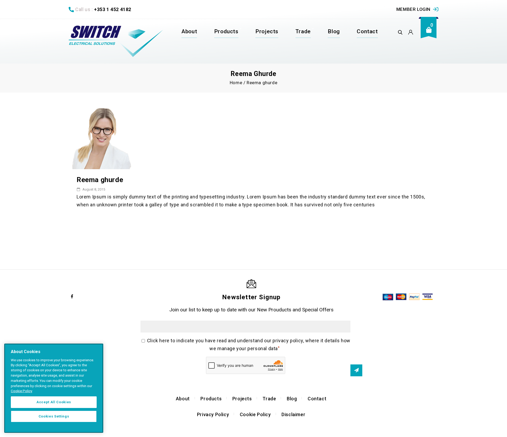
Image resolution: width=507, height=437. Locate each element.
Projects (266, 31)
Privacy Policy (213, 414)
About (189, 31)
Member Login (413, 9)
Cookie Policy (255, 414)
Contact (367, 31)
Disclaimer (293, 414)
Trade (303, 31)
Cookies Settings (54, 416)
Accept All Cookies (53, 402)
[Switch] (116, 41)
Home (236, 82)
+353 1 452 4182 (112, 9)
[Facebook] (72, 296)
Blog (334, 31)
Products (226, 31)
